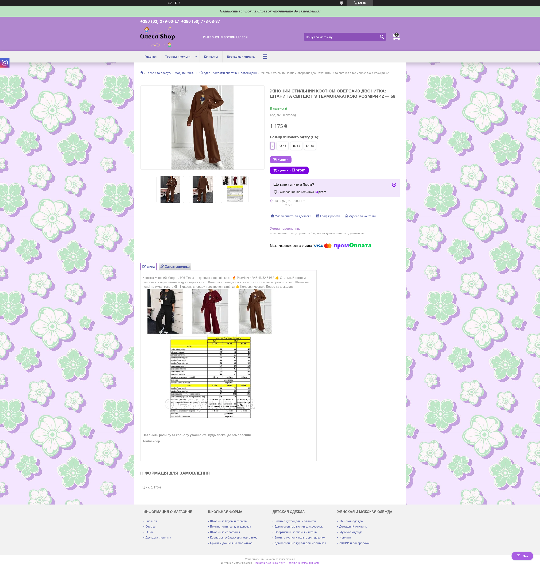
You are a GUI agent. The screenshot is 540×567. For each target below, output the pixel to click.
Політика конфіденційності (303, 563)
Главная (150, 56)
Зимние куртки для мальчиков (295, 521)
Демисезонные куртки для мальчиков (300, 543)
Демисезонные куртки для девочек (299, 526)
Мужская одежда (351, 532)
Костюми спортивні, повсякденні (235, 73)
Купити (283, 159)
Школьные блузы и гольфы (228, 521)
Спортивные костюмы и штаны (296, 532)
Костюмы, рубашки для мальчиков (233, 537)
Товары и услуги (177, 56)
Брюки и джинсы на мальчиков (231, 543)
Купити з (284, 170)
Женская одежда (351, 521)
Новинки (345, 537)
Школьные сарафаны (225, 532)
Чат (525, 556)
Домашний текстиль (353, 526)
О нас (150, 532)
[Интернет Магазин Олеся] (157, 37)
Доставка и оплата (241, 56)
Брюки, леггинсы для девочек (230, 526)
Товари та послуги (158, 73)
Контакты (211, 56)
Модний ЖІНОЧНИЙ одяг (192, 73)
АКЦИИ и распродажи (354, 543)
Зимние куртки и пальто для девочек (300, 537)
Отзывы (151, 526)
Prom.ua (290, 559)
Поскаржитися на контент (269, 563)
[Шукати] (382, 37)
